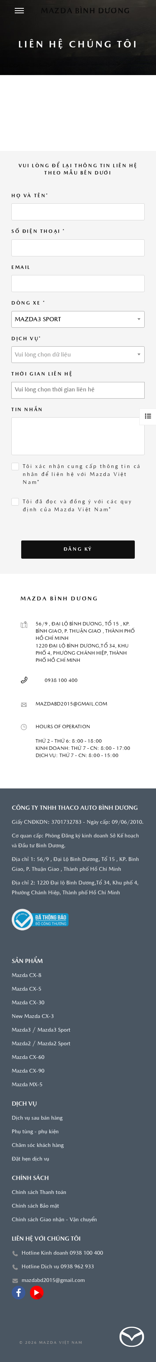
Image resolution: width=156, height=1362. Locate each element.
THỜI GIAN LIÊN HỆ (42, 374)
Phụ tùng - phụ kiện (35, 1132)
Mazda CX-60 (28, 1057)
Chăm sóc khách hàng (38, 1145)
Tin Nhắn (27, 409)
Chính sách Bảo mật (35, 1206)
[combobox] (78, 319)
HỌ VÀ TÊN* (30, 195)
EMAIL (21, 267)
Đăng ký (78, 549)
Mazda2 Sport (53, 1044)
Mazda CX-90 (28, 1071)
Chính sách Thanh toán (39, 1192)
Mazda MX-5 (27, 1085)
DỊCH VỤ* (26, 338)
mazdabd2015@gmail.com (53, 1280)
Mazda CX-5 (26, 989)
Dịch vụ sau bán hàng (37, 1118)
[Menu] (19, 11)
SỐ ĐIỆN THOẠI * (38, 231)
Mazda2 (21, 1044)
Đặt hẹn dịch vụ (30, 1159)
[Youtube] (37, 1292)
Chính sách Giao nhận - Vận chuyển (54, 1220)
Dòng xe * (28, 303)
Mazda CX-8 (26, 976)
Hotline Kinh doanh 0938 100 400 (62, 1253)
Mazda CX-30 (28, 1003)
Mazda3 (21, 1030)
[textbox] (78, 355)
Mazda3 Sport (53, 1030)
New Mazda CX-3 (33, 1017)
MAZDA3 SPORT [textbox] (38, 320)
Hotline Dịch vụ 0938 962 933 (58, 1267)
